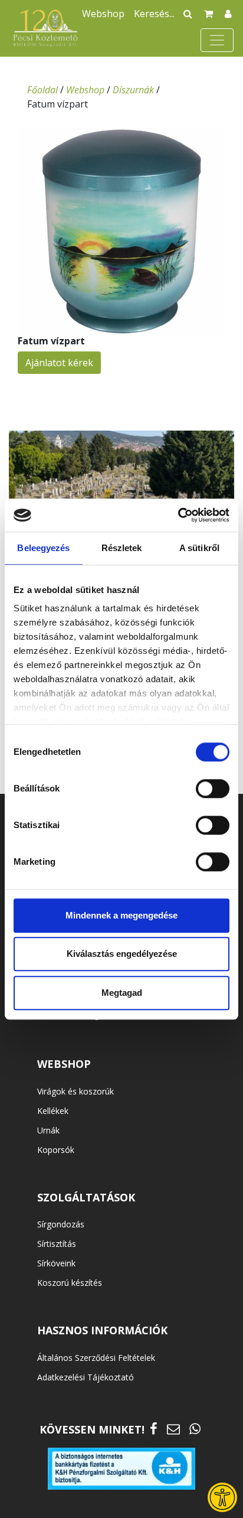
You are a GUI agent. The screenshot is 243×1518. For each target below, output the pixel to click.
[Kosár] (208, 13)
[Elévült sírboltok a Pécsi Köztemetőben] (121, 497)
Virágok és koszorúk (75, 1091)
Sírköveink (56, 1263)
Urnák (48, 1130)
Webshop (103, 13)
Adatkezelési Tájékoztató (85, 1377)
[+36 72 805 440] (195, 1428)
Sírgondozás (60, 1224)
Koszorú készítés (69, 1282)
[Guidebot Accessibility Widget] (222, 1497)
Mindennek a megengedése (121, 915)
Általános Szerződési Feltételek (96, 1357)
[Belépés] (228, 13)
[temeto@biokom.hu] (173, 1428)
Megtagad (121, 993)
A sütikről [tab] (199, 548)
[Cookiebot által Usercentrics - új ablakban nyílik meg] (177, 515)
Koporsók (55, 1149)
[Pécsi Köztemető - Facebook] (153, 1428)
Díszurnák (133, 89)
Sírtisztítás (56, 1243)
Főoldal (42, 89)
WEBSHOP (64, 1064)
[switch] (212, 788)
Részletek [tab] (121, 548)
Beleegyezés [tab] (43, 548)
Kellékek (52, 1110)
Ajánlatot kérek (59, 362)
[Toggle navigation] (217, 40)
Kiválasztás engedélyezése (122, 954)
